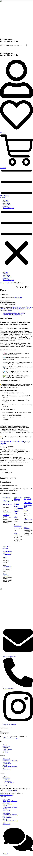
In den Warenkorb (5, 301)
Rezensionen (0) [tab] (17, 314)
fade (11, 308)
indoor (7, 308)
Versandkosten (7, 512)
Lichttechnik (6, 799)
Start (1, 283)
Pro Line (10, 283)
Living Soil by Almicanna (10, 801)
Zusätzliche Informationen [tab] (18, 313)
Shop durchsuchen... (5, 45)
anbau (14, 308)
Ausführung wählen (6, 515)
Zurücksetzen (18, 297)
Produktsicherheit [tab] (8, 314)
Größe (2, 297)
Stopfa (5, 808)
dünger (18, 308)
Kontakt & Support (8, 208)
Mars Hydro (6, 802)
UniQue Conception (11, 790)
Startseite (5, 200)
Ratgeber (5, 206)
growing (23, 308)
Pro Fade (2, 308)
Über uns (5, 201)
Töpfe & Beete (7, 804)
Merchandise (6, 810)
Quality (28, 308)
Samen (5, 805)
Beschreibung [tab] (7, 313)
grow (31, 307)
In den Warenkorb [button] (17, 533)
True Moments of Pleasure (10, 807)
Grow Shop (6, 203)
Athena (5, 283)
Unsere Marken (7, 205)
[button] (16, 240)
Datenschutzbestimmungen (11, 738)
